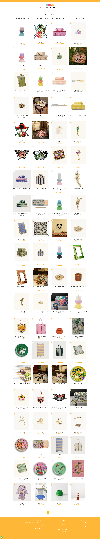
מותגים (54, 7)
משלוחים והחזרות (84, 522)
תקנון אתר (85, 524)
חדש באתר (48, 7)
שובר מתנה (65, 522)
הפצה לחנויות (64, 531)
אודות (66, 526)
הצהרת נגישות (84, 526)
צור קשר (42, 7)
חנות (59, 7)
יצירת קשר (65, 528)
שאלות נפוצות (64, 524)
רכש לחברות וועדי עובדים (62, 529)
